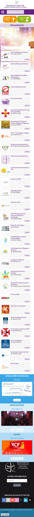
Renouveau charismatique (18, 306)
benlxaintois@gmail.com (27, 221)
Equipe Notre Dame (16, 190)
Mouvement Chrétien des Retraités (18, 272)
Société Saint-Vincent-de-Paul (19, 352)
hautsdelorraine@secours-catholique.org (27, 348)
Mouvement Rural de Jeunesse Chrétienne (19, 283)
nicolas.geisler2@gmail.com (27, 359)
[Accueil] (17, 2)
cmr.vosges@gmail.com (27, 152)
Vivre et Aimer (15, 363)
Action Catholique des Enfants (19, 52)
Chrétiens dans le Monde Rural (19, 144)
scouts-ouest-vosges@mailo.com (27, 117)
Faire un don (22, 19)
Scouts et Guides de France (18, 317)
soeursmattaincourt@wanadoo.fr (27, 163)
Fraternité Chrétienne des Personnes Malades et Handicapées (18, 215)
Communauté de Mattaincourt (19, 156)
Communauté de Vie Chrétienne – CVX (20, 168)
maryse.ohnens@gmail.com (27, 278)
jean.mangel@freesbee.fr (27, 255)
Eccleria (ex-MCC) (16, 179)
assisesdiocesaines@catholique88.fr (27, 105)
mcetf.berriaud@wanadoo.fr (27, 371)
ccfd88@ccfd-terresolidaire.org (27, 140)
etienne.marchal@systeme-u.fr (27, 244)
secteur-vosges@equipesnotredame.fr (27, 198)
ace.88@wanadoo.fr (27, 59)
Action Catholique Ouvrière (18, 87)
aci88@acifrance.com (27, 82)
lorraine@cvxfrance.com (27, 175)
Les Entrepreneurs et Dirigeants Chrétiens (20, 249)
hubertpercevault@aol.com (27, 232)
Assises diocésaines (16, 98)
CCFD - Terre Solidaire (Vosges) (20, 133)
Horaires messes (7, 19)
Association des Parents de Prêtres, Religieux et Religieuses (20, 122)
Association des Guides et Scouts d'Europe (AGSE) (20, 110)
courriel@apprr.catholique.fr (27, 128)
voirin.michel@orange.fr (27, 209)
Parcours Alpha (15, 294)
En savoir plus (4, 511)
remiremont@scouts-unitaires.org (27, 336)
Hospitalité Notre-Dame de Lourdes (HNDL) (18, 237)
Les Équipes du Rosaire (17, 260)
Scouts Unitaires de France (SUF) (20, 329)
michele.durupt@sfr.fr (27, 71)
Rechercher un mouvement (8, 45)
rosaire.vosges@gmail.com (27, 267)
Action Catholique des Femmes (19, 64)
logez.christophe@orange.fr (27, 94)
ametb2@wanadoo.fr (27, 186)
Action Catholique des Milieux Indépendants (19, 76)
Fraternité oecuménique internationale (17, 226)
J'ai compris (5, 514)
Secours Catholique (16, 340)
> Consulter (17, 400)
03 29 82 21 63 (24, 468)
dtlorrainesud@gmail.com (27, 324)
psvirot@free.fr (27, 313)
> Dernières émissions (17, 430)
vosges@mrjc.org (27, 290)
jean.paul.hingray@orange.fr (27, 301)
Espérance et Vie (15, 202)
